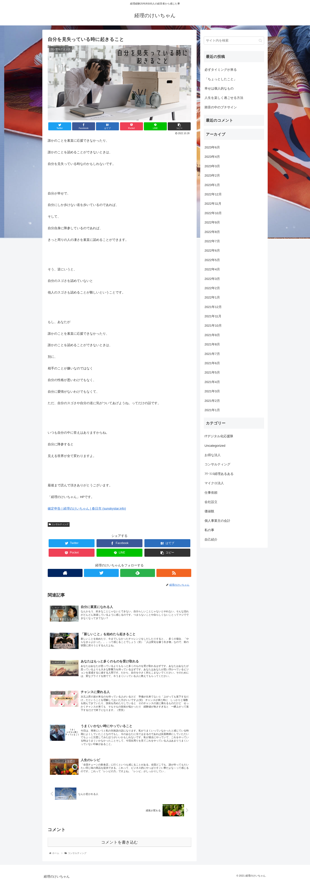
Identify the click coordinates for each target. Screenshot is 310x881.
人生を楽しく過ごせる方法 (224, 98)
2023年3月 (212, 166)
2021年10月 (213, 325)
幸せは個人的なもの (219, 88)
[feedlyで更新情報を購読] (137, 573)
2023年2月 (212, 175)
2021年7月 (212, 354)
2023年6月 (212, 147)
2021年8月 (212, 344)
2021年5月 (212, 372)
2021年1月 (212, 410)
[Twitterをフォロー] (101, 573)
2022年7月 (212, 241)
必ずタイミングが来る (221, 69)
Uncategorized (215, 445)
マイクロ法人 (214, 483)
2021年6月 (212, 363)
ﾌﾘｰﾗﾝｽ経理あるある (219, 474)
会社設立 (211, 502)
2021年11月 (213, 316)
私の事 (209, 530)
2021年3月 (212, 391)
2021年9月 (212, 335)
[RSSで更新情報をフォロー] (173, 573)
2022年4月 (212, 269)
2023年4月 (212, 156)
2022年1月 (212, 297)
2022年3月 (212, 279)
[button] (260, 40)
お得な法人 (213, 455)
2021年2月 (212, 401)
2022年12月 (213, 194)
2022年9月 (212, 222)
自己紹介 (211, 539)
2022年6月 (212, 250)
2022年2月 (212, 288)
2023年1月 (212, 185)
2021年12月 (213, 307)
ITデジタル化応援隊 (219, 436)
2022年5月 (212, 260)
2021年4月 (212, 382)
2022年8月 (212, 232)
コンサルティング (60, 524)
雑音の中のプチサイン (221, 107)
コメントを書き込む (119, 842)
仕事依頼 (211, 492)
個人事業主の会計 (217, 521)
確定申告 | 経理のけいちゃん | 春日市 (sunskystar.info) (87, 508)
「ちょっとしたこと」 (221, 79)
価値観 (209, 511)
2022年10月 (213, 213)
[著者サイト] (65, 573)
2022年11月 (213, 203)
